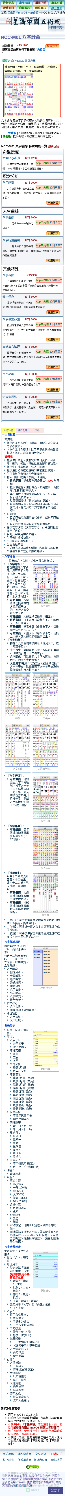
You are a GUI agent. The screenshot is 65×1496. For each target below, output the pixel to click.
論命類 (34, 12)
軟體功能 (8, 430)
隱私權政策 (24, 1453)
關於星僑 (8, 1453)
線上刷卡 (8, 1459)
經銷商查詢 (40, 1459)
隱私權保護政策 (22, 1485)
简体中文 (56, 27)
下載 (37, 430)
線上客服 (56, 8)
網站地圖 (56, 1459)
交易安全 (40, 1453)
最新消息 (8, 2)
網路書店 (40, 7)
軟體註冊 (8, 7)
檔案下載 (40, 2)
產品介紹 (24, 2)
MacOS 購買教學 (25, 60)
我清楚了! (55, 1490)
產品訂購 (56, 2)
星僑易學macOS (17, 12)
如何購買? (55, 162)
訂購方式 (56, 1453)
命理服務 (24, 7)
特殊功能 (22, 430)
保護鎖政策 (24, 1459)
